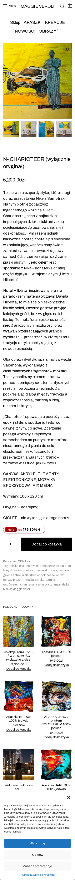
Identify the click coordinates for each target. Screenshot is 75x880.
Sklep (15, 22)
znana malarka (59, 584)
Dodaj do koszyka (46, 544)
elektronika (49, 570)
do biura (61, 565)
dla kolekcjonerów (22, 565)
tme (25, 584)
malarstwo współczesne (38, 575)
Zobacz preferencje (37, 866)
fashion (63, 570)
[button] (69, 797)
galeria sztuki (12, 575)
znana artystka (39, 584)
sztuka (39, 579)
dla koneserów (44, 565)
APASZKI (33, 22)
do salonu (16, 570)
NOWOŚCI (25, 31)
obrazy (7, 579)
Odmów (37, 854)
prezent (18, 579)
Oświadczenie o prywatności (38, 874)
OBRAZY (47, 31)
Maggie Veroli (21, 589)
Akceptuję (37, 843)
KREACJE (55, 22)
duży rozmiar (33, 570)
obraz (60, 575)
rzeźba (29, 579)
